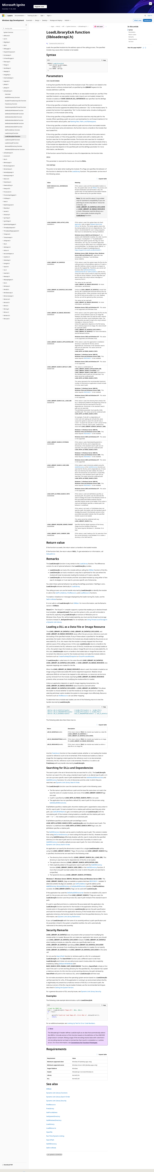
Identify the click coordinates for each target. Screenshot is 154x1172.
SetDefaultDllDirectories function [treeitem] (15, 149)
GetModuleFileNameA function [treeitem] (14, 110)
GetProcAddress (92, 272)
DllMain (95, 188)
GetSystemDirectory (53, 1116)
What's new (137, 20)
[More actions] (106, 26)
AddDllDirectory (79, 467)
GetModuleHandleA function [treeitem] (13, 117)
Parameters (132, 32)
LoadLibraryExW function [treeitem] (12, 140)
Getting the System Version (64, 988)
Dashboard (147, 20)
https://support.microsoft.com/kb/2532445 (87, 250)
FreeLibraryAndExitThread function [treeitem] (15, 107)
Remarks (131, 37)
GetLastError (50, 554)
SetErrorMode (51, 599)
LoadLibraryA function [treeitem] (11, 133)
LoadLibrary (76, 171)
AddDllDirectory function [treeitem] (12, 97)
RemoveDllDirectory (63, 886)
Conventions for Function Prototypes (84, 1043)
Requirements (133, 39)
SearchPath (60, 956)
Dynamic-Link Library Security (91, 991)
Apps (52, 26)
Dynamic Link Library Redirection (69, 917)
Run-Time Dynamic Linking (55, 1136)
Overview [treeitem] (8, 94)
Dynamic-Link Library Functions (56, 1093)
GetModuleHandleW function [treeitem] (13, 127)
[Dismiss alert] (150, 3)
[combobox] (14, 28)
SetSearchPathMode (66, 964)
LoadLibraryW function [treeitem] (12, 143)
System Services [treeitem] (8, 32)
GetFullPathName (59, 812)
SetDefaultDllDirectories (95, 777)
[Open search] (145, 15)
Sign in (150, 15)
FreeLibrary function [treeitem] (11, 104)
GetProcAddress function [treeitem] (12, 130)
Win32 (58, 26)
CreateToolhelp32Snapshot (68, 656)
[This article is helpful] (143, 48)
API (63, 26)
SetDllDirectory (93, 467)
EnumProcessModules (86, 656)
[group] (77, 712)
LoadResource (85, 593)
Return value (132, 34)
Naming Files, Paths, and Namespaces (83, 121)
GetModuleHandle (80, 272)
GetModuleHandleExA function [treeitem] (14, 120)
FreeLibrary (56, 753)
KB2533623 (87, 358)
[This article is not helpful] (145, 48)
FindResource (72, 593)
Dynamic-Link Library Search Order (67, 782)
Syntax (131, 30)
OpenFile (49, 1132)
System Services (71, 26)
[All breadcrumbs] (47, 26)
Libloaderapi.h (82, 26)
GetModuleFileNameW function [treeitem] (14, 114)
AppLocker (78, 224)
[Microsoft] (3, 15)
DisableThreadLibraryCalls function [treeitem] (15, 101)
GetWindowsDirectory (53, 1120)
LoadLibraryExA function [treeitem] (12, 136)
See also (131, 41)
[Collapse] (26, 25)
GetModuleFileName (89, 270)
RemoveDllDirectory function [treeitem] (13, 146)
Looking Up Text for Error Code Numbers (81, 1023)
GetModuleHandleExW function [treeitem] (14, 123)
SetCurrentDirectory (61, 835)
